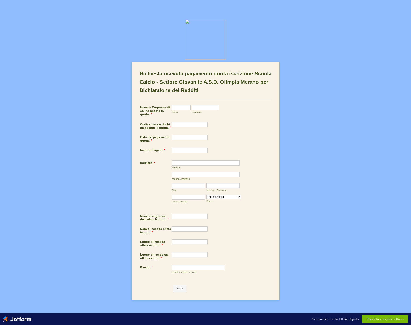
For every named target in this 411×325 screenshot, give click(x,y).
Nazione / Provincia (216, 190)
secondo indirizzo (181, 179)
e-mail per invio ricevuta (184, 272)
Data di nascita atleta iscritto (155, 230)
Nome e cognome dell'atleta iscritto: (154, 217)
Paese (209, 201)
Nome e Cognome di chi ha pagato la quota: (155, 111)
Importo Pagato (152, 150)
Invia (179, 288)
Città (174, 190)
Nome (175, 112)
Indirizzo (147, 163)
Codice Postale (179, 201)
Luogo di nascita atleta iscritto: (152, 243)
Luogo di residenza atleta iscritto (154, 256)
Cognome (197, 112)
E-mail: (146, 267)
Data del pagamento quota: (155, 138)
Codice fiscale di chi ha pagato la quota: (155, 126)
